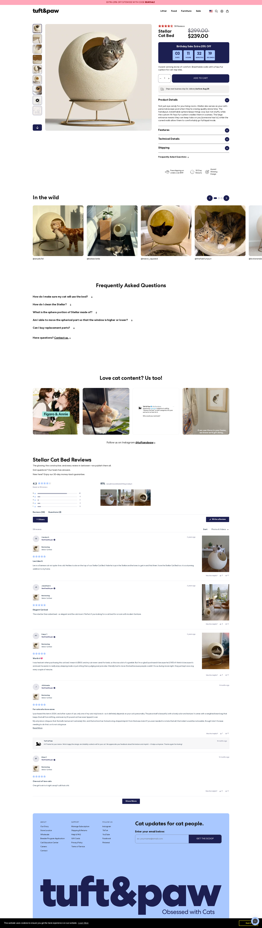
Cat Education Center (49, 843)
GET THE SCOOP (205, 839)
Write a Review (220, 520)
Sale (198, 11)
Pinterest (106, 843)
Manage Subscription (80, 827)
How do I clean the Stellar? (50, 304)
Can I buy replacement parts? (51, 328)
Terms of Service (78, 847)
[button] (57, 493)
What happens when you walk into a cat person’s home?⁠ (203, 390)
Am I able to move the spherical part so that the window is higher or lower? (80, 320)
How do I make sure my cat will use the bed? (60, 297)
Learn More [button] (83, 923)
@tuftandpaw (144, 442)
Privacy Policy (76, 843)
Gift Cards (75, 839)
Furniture (186, 11)
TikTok (105, 831)
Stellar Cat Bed (46, 550)
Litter (163, 11)
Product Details (168, 100)
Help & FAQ (76, 835)
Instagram (106, 827)
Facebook (106, 839)
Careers (43, 847)
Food (174, 11)
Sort (205, 530)
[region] (125, 497)
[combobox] (211, 11)
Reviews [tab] (39, 512)
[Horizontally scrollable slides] (98, 77)
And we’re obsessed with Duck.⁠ (98, 389)
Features (163, 130)
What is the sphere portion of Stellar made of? (62, 312)
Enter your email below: (150, 832)
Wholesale (44, 835)
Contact (43, 851)
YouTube (106, 835)
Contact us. (61, 338)
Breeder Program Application (52, 839)
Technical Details (168, 139)
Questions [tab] (54, 512)
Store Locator (46, 831)
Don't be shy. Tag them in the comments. (152, 389)
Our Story (44, 827)
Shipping (163, 148)
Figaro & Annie (40, 389)
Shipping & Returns (79, 831)
